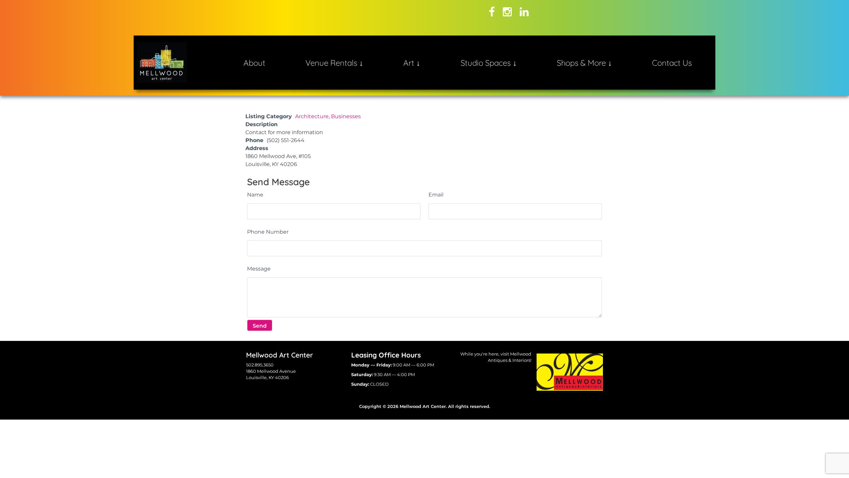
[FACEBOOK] (492, 12)
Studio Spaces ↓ (489, 63)
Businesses (346, 116)
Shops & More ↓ (584, 63)
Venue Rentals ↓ (334, 63)
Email (435, 195)
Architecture (312, 116)
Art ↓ (411, 63)
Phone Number (268, 232)
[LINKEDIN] (524, 12)
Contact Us (672, 63)
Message (259, 269)
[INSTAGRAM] (507, 12)
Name (255, 195)
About (254, 63)
